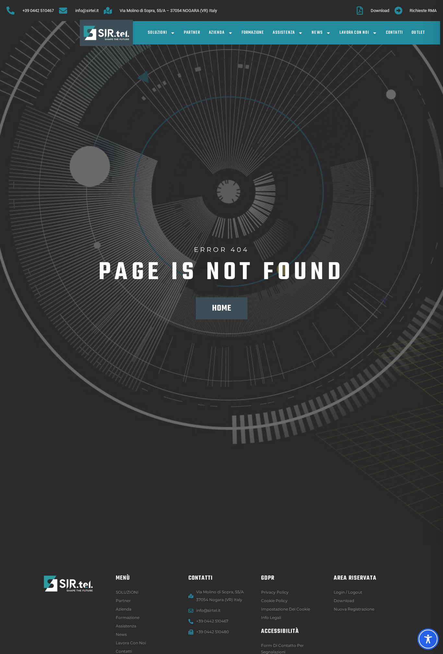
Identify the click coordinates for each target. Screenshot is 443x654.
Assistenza (284, 32)
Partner (192, 32)
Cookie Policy (274, 600)
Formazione (253, 32)
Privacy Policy (275, 592)
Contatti (394, 32)
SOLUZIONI (157, 32)
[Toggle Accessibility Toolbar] (428, 639)
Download (344, 600)
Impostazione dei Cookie (285, 609)
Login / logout (348, 592)
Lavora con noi (354, 32)
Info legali (271, 617)
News (317, 32)
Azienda (216, 32)
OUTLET (418, 32)
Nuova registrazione (354, 609)
